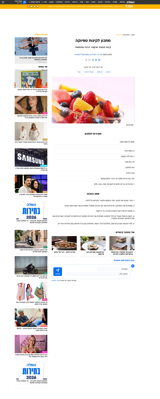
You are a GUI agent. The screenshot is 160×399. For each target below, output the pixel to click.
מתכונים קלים (60, 6)
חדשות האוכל (118, 6)
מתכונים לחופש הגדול (93, 6)
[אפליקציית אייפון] (34, 6)
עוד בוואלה (42, 67)
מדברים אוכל (81, 6)
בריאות (74, 2)
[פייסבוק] (28, 6)
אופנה (51, 2)
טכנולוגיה (59, 2)
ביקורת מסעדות (107, 6)
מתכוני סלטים (70, 6)
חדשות (122, 2)
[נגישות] (3, 2)
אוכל (81, 2)
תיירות (67, 2)
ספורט (115, 2)
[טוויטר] (31, 6)
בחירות (107, 2)
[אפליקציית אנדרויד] (37, 6)
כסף (87, 2)
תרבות (100, 2)
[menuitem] (121, 2)
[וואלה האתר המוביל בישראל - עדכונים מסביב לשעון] (130, 2)
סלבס (93, 2)
